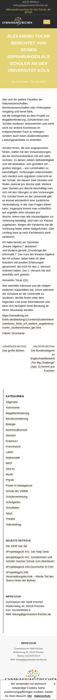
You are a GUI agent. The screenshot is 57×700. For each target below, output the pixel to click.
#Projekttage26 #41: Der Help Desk (27, 551)
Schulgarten (13, 502)
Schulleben (12, 507)
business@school (16, 429)
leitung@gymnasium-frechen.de (31, 614)
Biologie (11, 424)
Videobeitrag (13, 524)
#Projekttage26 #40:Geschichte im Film (30, 566)
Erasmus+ (12, 441)
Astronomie (13, 407)
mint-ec (10, 468)
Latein (9, 452)
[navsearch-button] (54, 22)
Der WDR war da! (16, 546)
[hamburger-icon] (46, 22)
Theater (10, 518)
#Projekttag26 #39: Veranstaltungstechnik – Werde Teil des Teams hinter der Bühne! (30, 576)
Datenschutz (42, 696)
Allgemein (12, 402)
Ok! (29, 696)
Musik (9, 474)
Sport (9, 513)
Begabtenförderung (17, 413)
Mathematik (13, 457)
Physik (10, 479)
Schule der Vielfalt (17, 491)
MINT (9, 463)
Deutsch (11, 435)
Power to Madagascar (19, 485)
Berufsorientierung (17, 418)
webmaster (22, 81)
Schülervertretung (16, 496)
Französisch (13, 446)
